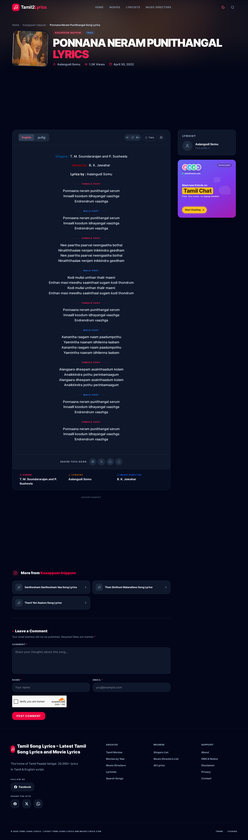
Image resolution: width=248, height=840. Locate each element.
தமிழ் (42, 137)
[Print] (161, 137)
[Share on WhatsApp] (110, 461)
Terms (219, 831)
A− (127, 137)
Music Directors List (166, 758)
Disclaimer (208, 765)
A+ (138, 137)
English (26, 137)
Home (99, 7)
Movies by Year (115, 758)
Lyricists (133, 7)
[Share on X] (26, 803)
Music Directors (158, 7)
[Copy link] (119, 461)
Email (98, 679)
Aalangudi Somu (68, 64)
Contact (206, 778)
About (205, 752)
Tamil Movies (114, 752)
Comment (20, 644)
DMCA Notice (209, 758)
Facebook (25, 786)
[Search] (232, 7)
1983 (90, 32)
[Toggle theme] (223, 7)
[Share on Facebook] (92, 461)
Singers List (161, 752)
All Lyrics (159, 765)
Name (17, 679)
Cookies (232, 831)
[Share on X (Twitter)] (101, 461)
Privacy (206, 771)
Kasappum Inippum (34, 24)
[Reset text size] (132, 137)
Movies (114, 7)
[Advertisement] (124, 99)
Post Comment (29, 715)
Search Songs (114, 778)
